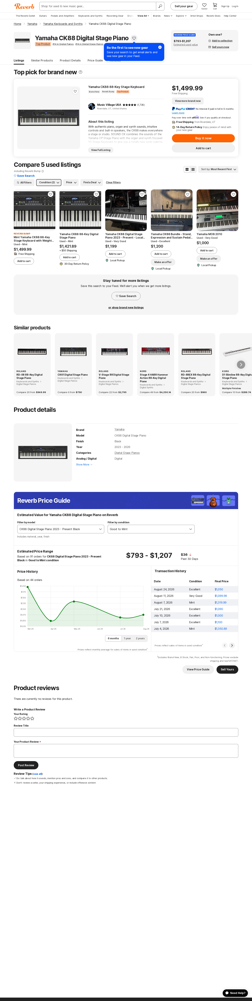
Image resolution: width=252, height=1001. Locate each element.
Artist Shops (196, 15)
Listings (19, 60)
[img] (129, 105)
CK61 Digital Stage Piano (73, 374)
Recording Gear (115, 15)
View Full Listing (100, 150)
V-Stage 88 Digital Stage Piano (114, 376)
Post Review (26, 765)
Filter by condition (118, 522)
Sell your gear (184, 6)
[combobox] (57, 529)
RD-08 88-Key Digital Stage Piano (29, 376)
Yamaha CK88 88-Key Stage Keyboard (116, 87)
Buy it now (203, 138)
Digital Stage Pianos (127, 452)
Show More (82, 464)
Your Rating (21, 714)
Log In (235, 6)
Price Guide (95, 60)
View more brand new (188, 100)
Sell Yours (227, 669)
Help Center (230, 15)
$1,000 (219, 615)
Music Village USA (109, 104)
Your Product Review (26, 741)
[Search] (160, 6)
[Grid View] (187, 169)
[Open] (100, 529)
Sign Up (225, 6)
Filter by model (26, 522)
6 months (113, 638)
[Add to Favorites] (134, 38)
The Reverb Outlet (25, 15)
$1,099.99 (221, 596)
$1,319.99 (221, 602)
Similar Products (42, 60)
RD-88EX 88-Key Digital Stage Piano (195, 376)
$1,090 (219, 609)
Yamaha (119, 429)
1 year (127, 638)
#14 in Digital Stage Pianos (89, 44)
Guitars (43, 15)
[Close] (160, 47)
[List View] (193, 169)
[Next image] (75, 117)
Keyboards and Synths (90, 15)
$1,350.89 (221, 628)
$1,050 (219, 589)
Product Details (70, 60)
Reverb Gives (213, 15)
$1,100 (218, 622)
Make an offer (162, 262)
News (167, 15)
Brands (157, 15)
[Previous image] (22, 117)
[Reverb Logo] (24, 6)
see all (37, 773)
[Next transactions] (232, 645)
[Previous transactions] (224, 645)
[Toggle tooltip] (80, 72)
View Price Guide (198, 669)
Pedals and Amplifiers (62, 15)
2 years (140, 638)
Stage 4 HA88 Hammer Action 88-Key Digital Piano (154, 378)
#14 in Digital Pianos (63, 44)
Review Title (21, 725)
